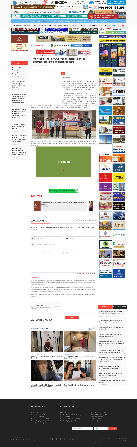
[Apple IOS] (105, 26)
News (38, 21)
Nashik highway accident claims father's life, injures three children (111, 374)
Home (101, 438)
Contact (116, 438)
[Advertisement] (46, 89)
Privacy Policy (123, 440)
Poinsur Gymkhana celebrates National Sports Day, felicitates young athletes (111, 321)
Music (60, 25)
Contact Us (103, 21)
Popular (105, 307)
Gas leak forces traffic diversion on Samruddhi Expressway (110, 335)
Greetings (74, 25)
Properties (27, 25)
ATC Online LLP (100, 442)
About (108, 438)
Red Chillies (52, 25)
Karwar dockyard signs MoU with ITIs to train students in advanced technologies (19, 138)
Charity (60, 21)
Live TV (79, 21)
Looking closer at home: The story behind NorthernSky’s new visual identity (67, 203)
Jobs (34, 25)
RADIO (86, 21)
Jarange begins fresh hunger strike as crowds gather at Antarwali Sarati (111, 351)
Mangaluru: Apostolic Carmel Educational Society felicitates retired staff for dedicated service (19, 98)
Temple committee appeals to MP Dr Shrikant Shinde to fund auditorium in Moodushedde (111, 313)
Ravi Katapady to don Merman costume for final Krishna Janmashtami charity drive (19, 113)
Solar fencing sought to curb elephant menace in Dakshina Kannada (19, 84)
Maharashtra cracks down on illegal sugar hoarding (112, 381)
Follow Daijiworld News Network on (62, 191)
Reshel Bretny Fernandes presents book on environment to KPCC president (19, 151)
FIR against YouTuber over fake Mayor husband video (111, 328)
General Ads (42, 25)
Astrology (83, 25)
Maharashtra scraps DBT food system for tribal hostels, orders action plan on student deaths (112, 359)
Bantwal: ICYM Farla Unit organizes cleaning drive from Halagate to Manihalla (19, 71)
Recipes (53, 21)
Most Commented (119, 307)
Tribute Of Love (93, 25)
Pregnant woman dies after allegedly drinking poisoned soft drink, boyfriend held (111, 343)
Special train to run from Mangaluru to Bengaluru (18, 126)
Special (67, 21)
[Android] (101, 26)
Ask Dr (66, 25)
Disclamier (124, 438)
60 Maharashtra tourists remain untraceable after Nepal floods (109, 367)
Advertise (94, 21)
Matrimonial (17, 25)
